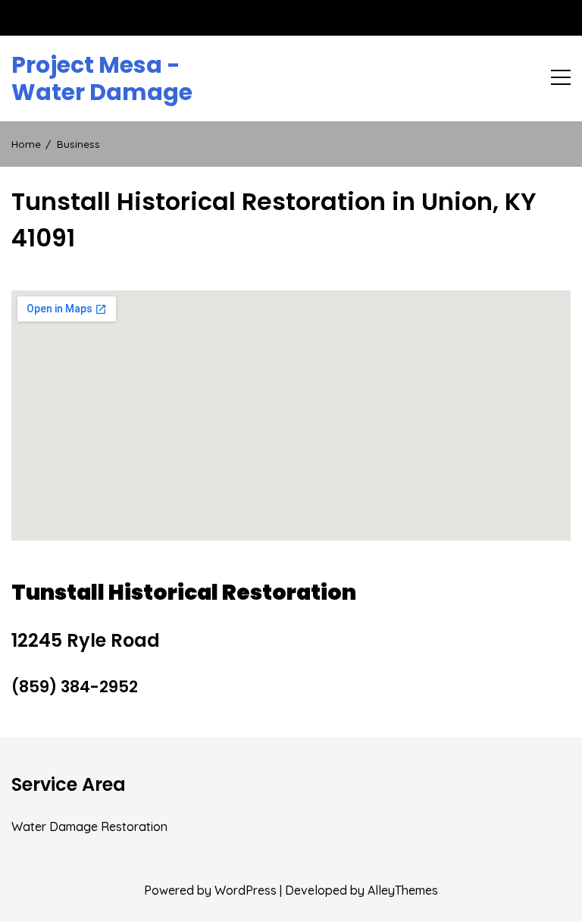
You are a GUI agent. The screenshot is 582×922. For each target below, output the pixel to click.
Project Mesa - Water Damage (101, 79)
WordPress (245, 890)
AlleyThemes (403, 890)
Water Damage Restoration (89, 826)
